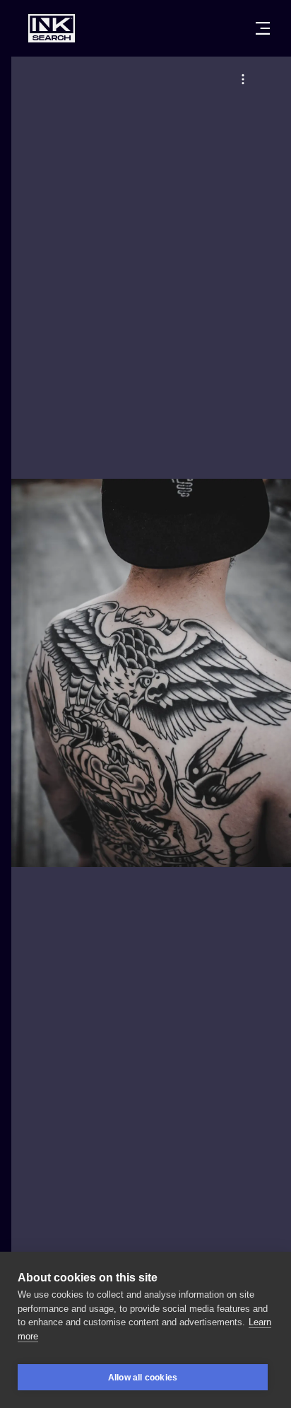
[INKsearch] (51, 28)
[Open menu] (263, 28)
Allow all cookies (142, 1378)
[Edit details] (243, 79)
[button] (243, 79)
